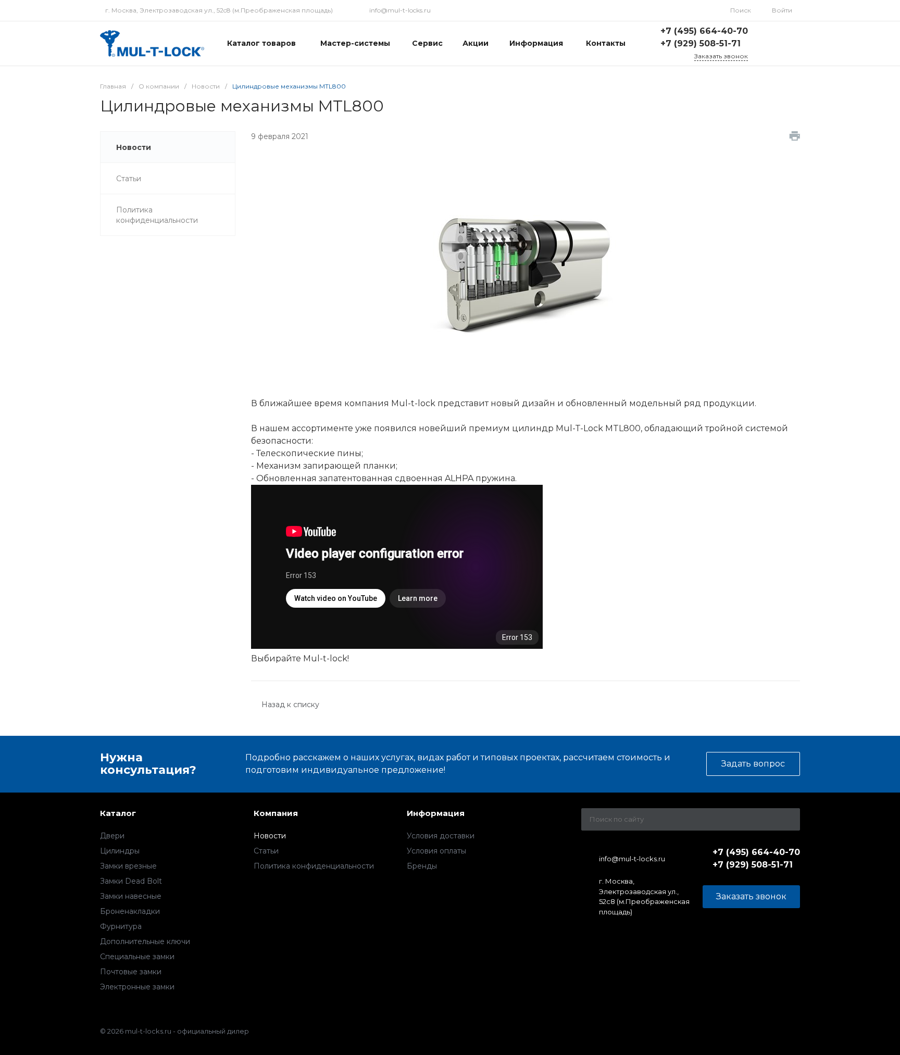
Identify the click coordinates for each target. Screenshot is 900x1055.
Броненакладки (130, 911)
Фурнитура (121, 926)
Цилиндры (120, 851)
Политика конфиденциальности (314, 866)
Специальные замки (137, 956)
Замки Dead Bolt (131, 881)
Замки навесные (130, 896)
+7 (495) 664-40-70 (704, 31)
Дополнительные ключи (145, 941)
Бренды (422, 866)
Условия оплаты (436, 851)
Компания (276, 813)
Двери (112, 835)
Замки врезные (128, 866)
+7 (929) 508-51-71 (700, 43)
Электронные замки (137, 986)
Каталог (118, 813)
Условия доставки (440, 835)
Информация (436, 813)
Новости (270, 835)
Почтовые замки (130, 971)
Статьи (266, 851)
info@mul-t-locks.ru (400, 10)
